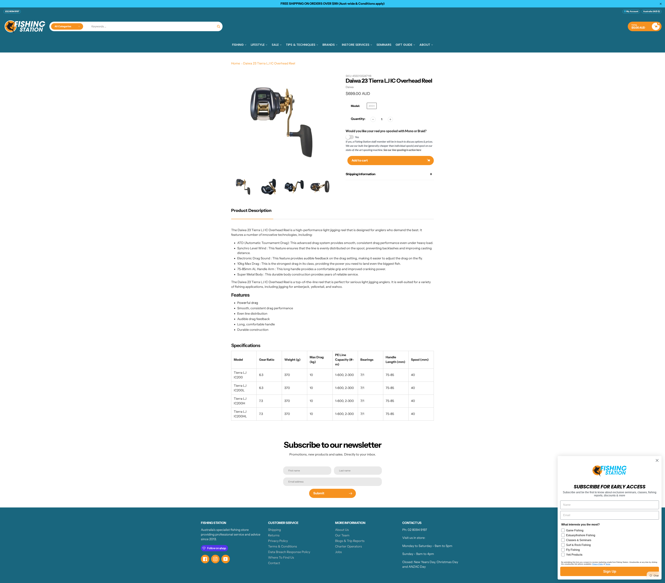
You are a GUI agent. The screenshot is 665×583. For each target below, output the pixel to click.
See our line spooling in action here (402, 149)
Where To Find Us (281, 557)
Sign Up (609, 571)
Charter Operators (348, 546)
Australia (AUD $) (651, 11)
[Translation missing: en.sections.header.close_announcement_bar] (660, 4)
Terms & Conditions (282, 546)
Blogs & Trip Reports (350, 541)
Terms (607, 564)
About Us (342, 530)
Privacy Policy (278, 541)
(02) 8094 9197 (12, 11)
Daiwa (350, 87)
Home (235, 63)
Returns (274, 535)
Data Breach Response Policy (289, 552)
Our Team (342, 535)
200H (372, 105)
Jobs (338, 552)
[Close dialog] (657, 460)
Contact (274, 563)
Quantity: (358, 119)
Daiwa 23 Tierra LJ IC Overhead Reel (269, 63)
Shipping (274, 530)
